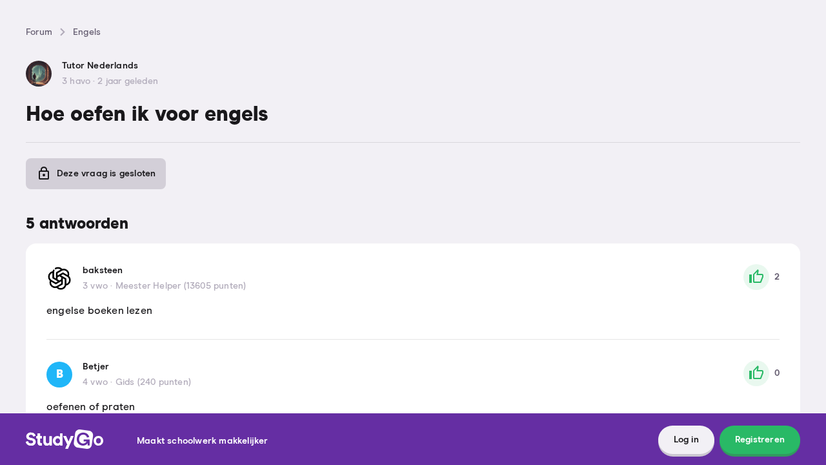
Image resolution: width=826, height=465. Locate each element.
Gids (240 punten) (153, 382)
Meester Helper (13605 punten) (181, 286)
